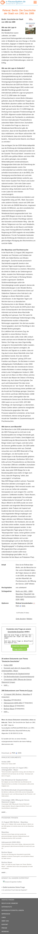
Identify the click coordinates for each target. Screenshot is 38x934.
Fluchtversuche (29, 597)
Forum (29, 690)
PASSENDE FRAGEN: (10, 818)
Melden (29, 619)
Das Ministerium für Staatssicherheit (17, 674)
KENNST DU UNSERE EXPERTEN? (15, 878)
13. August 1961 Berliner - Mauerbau (17, 694)
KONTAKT (5, 924)
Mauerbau (19, 594)
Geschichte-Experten (16, 632)
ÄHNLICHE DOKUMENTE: (11, 757)
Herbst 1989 (8, 665)
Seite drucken (21, 619)
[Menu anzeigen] (33, 2)
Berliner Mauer (9, 706)
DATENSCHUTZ (7, 907)
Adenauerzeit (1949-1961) (13, 703)
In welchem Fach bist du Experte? (15, 890)
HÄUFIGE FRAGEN (8, 900)
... (4, 812)
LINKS (4, 917)
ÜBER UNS (5, 921)
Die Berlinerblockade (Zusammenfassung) (19, 676)
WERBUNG (5, 931)
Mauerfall (27, 594)
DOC (23, 606)
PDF (13, 753)
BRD (22, 599)
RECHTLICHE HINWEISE (10, 903)
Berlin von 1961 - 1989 (24, 591)
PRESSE (4, 928)
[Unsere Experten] (12, 882)
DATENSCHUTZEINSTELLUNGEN (13, 910)
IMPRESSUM (6, 914)
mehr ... (6, 685)
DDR (17, 599)
